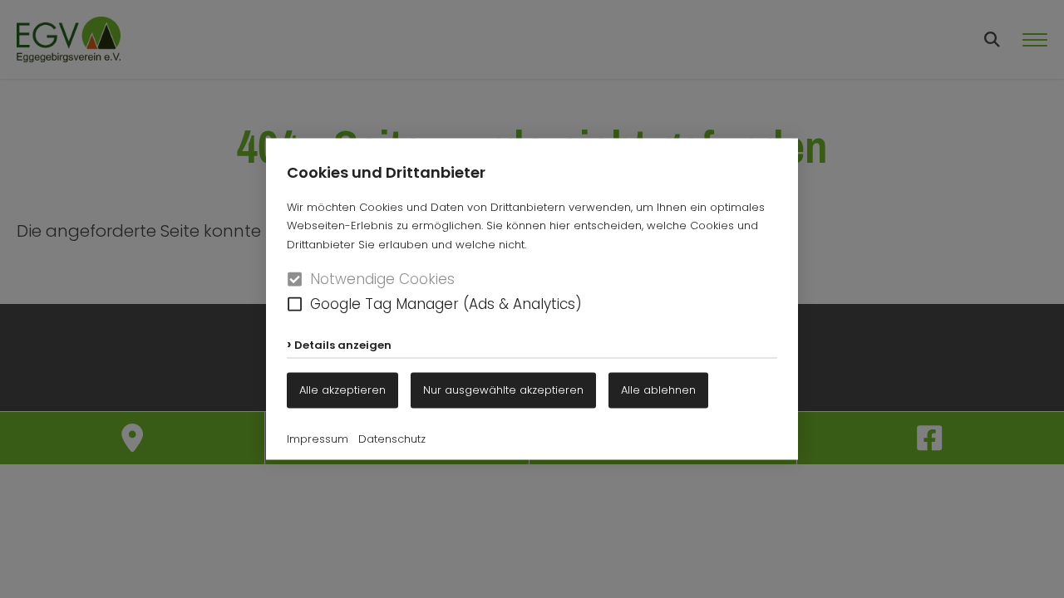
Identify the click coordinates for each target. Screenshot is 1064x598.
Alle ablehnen (658, 390)
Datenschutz (392, 439)
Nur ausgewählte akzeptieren (503, 390)
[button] (295, 303)
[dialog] (532, 299)
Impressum (317, 439)
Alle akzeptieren (342, 390)
